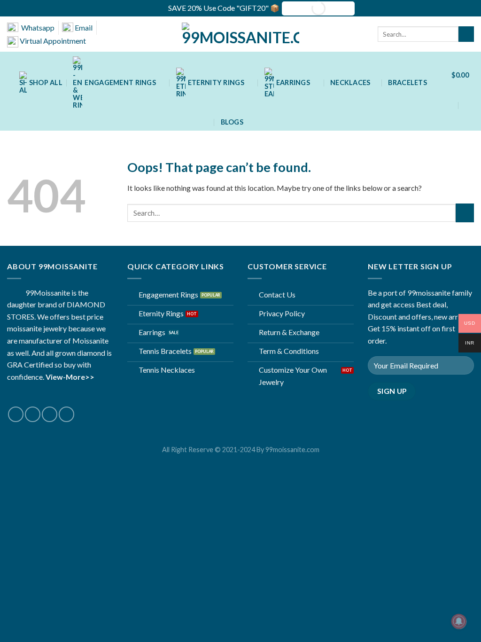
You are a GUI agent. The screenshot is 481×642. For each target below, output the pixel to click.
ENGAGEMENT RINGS (120, 82)
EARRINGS (293, 82)
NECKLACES (350, 82)
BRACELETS (407, 82)
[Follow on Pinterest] (66, 414)
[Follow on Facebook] (15, 414)
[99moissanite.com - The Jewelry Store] (240, 34)
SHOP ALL (45, 82)
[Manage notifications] (458, 621)
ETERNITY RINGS (216, 82)
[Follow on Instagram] (32, 414)
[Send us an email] (49, 414)
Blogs (232, 122)
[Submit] (466, 34)
